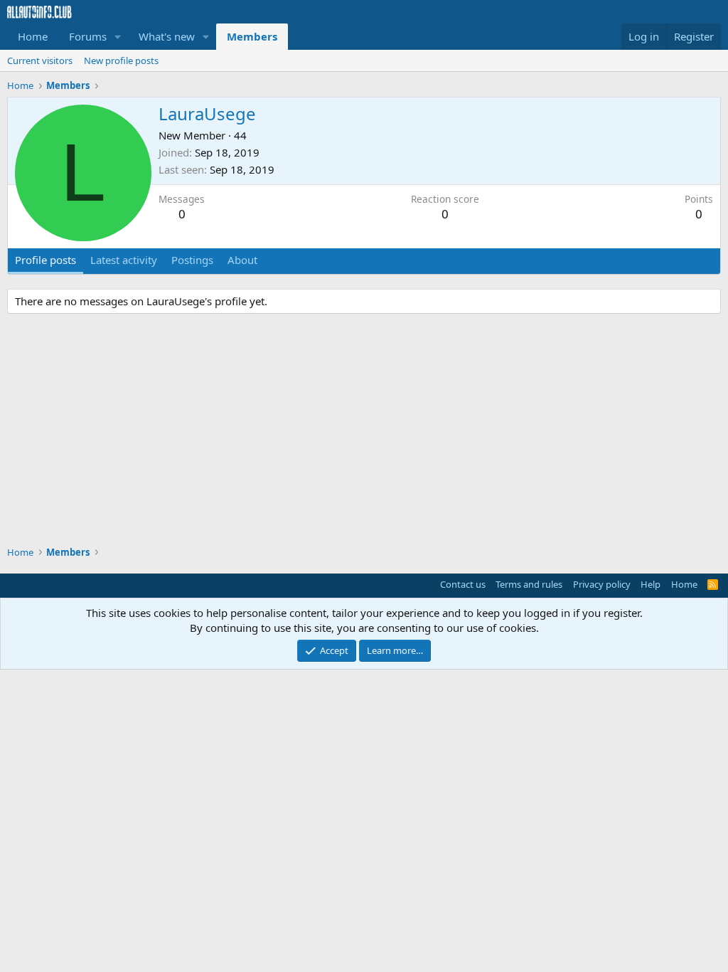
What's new (167, 36)
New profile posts (121, 60)
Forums (88, 36)
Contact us (463, 584)
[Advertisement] (364, 432)
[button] (118, 36)
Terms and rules (529, 584)
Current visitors (40, 60)
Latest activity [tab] (123, 260)
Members (252, 36)
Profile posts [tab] (45, 260)
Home (33, 36)
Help (650, 584)
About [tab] (242, 260)
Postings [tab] (192, 260)
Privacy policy (602, 584)
